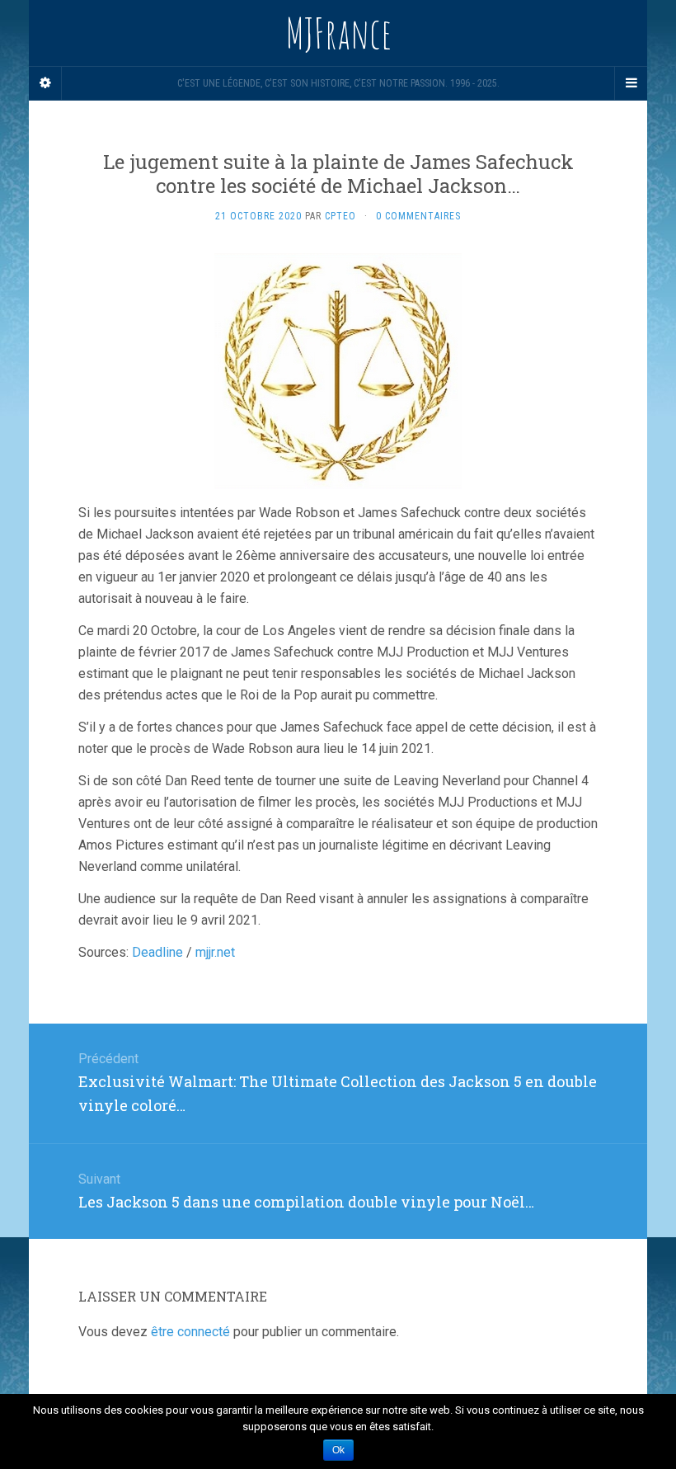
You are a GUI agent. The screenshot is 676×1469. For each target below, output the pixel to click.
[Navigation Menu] (630, 83)
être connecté (190, 1332)
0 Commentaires (418, 216)
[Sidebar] (45, 83)
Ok (338, 1450)
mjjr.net (215, 952)
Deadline (157, 952)
